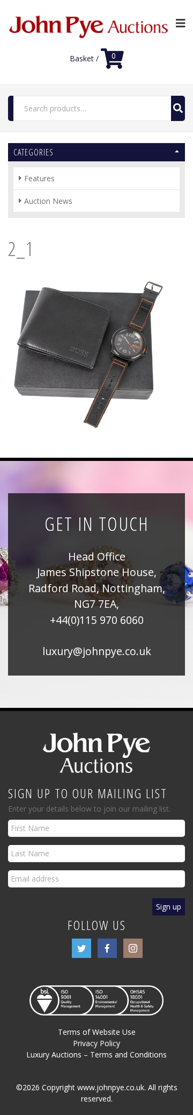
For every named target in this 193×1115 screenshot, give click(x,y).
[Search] (178, 108)
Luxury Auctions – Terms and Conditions (96, 1054)
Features (39, 178)
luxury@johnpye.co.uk (96, 651)
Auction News (48, 201)
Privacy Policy (96, 1043)
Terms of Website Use (97, 1032)
